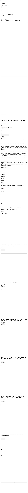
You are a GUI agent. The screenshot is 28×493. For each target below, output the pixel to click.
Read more (11, 127)
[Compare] (1, 403)
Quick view (3, 403)
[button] (3, 401)
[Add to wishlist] (1, 394)
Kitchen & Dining (5, 19)
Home (1, 19)
